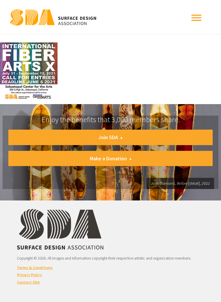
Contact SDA (28, 282)
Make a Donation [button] (108, 158)
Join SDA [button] (108, 137)
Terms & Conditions (35, 267)
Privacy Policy (29, 274)
